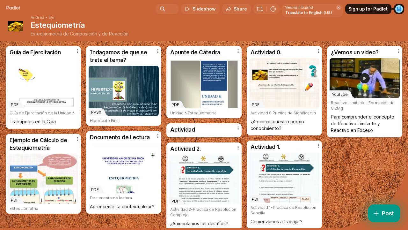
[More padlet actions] (273, 9)
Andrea (37, 17)
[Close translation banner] (338, 7)
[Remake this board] (259, 9)
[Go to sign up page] (399, 9)
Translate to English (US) (308, 12)
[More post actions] (77, 51)
